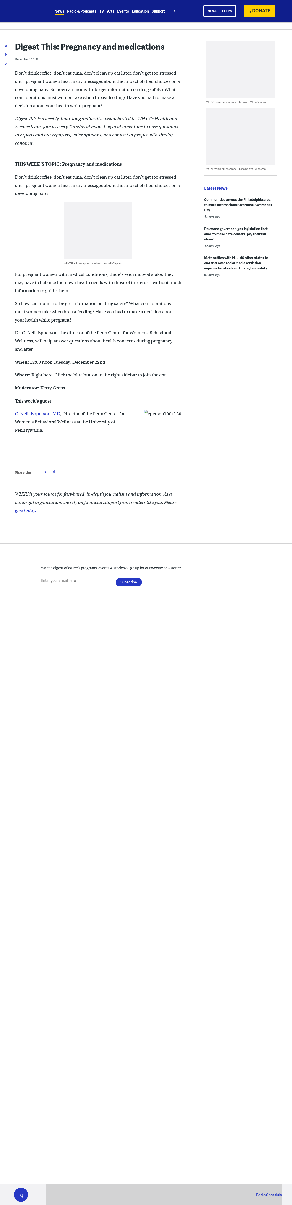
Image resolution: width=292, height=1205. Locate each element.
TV (101, 11)
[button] (21, 1195)
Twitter (44, 471)
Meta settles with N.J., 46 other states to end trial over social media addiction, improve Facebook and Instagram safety (236, 263)
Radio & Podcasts (81, 11)
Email (53, 471)
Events (123, 11)
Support (158, 11)
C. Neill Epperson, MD (37, 414)
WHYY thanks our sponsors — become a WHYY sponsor (94, 263)
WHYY (27, 11)
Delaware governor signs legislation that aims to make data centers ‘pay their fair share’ (236, 234)
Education (140, 11)
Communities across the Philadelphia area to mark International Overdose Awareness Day (238, 204)
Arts (110, 11)
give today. (25, 510)
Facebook (35, 471)
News (59, 11)
